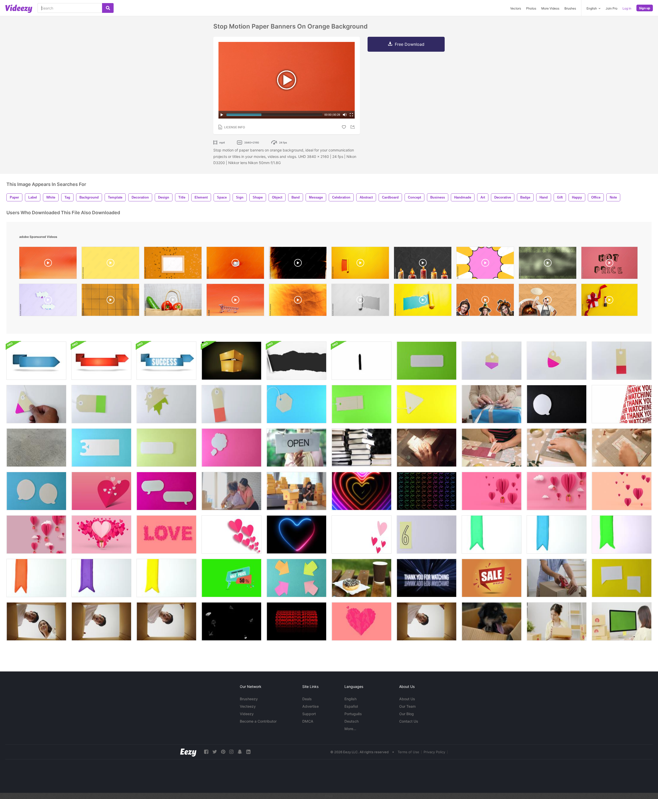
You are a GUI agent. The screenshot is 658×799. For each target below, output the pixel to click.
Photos (531, 8)
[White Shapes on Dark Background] (557, 404)
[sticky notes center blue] (296, 578)
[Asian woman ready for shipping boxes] (296, 491)
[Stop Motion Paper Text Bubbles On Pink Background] (166, 491)
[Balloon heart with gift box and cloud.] (557, 491)
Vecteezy (248, 706)
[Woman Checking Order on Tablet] (557, 621)
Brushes (570, 8)
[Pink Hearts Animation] (101, 491)
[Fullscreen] (351, 115)
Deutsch (351, 721)
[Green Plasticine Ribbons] (622, 534)
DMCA (307, 721)
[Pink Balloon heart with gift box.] (492, 491)
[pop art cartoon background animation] (485, 264)
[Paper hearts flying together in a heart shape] (361, 621)
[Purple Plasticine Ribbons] (101, 578)
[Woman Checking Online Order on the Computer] (622, 621)
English (350, 699)
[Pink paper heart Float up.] (622, 491)
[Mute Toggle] (345, 115)
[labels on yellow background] (166, 447)
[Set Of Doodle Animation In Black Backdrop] (231, 621)
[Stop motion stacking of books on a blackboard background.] (361, 447)
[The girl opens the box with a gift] (492, 404)
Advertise (310, 706)
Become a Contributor (258, 721)
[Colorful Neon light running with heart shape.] (296, 534)
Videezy (247, 714)
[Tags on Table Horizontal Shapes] (101, 404)
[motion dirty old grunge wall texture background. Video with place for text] (36, 447)
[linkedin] (248, 751)
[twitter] (214, 751)
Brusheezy (249, 699)
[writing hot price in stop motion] (609, 264)
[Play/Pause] (222, 115)
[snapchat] (239, 751)
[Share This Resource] (353, 127)
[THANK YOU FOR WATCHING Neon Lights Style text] (426, 578)
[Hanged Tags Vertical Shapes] (622, 361)
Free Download (409, 44)
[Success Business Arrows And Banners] (36, 361)
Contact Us (408, 721)
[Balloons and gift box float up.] (36, 534)
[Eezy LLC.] (188, 752)
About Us (407, 699)
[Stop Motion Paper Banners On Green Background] (426, 361)
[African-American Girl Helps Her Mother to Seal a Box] (231, 491)
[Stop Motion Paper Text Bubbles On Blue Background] (36, 491)
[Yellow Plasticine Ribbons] (166, 578)
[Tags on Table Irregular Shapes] (166, 404)
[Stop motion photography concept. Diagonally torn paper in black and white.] (360, 301)
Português (353, 714)
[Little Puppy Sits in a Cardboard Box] (492, 621)
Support (309, 714)
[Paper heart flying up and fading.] (361, 534)
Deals (307, 699)
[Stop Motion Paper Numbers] (101, 447)
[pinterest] (223, 751)
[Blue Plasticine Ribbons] (557, 534)
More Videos (550, 8)
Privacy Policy (434, 752)
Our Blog (406, 714)
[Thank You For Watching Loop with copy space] (622, 404)
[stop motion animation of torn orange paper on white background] (235, 264)
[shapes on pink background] (231, 447)
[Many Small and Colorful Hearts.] (426, 491)
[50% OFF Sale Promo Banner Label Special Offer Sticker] (231, 578)
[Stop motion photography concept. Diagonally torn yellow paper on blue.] (422, 301)
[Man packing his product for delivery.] (557, 578)
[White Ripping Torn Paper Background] (296, 361)
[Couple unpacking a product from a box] (36, 621)
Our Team (407, 706)
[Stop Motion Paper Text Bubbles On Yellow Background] (622, 578)
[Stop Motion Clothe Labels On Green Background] (361, 404)
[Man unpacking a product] (101, 621)
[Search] (108, 8)
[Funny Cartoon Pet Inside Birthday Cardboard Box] (231, 361)
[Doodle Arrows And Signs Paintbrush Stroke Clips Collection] (361, 361)
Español (351, 706)
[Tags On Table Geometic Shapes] (36, 404)
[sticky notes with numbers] (426, 534)
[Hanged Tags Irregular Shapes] (557, 361)
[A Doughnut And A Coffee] (361, 578)
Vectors (515, 8)
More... (350, 728)
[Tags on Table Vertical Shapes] (231, 404)
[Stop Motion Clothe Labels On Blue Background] (296, 404)
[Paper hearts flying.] (231, 534)
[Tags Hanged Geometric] (492, 361)
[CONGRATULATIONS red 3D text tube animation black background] (296, 621)
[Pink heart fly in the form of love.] (166, 534)
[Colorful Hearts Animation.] (361, 491)
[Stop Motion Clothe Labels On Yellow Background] (426, 404)
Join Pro (611, 8)
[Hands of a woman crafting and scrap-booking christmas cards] (426, 447)
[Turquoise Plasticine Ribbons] (492, 534)
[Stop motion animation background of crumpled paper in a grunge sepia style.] (297, 301)
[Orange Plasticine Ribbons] (36, 578)
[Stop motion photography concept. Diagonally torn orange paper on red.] (360, 264)
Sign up (644, 8)
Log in (627, 8)
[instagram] (231, 751)
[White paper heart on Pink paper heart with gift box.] (101, 534)
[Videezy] (18, 9)
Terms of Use (408, 752)
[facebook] (206, 751)
